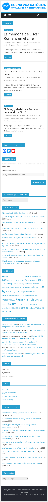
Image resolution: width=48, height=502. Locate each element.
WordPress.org (7, 400)
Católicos (6, 280)
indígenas (14, 292)
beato (6, 45)
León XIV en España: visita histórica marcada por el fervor (23, 457)
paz (40, 299)
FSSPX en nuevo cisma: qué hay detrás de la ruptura (21, 419)
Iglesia (6, 291)
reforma (21, 303)
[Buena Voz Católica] (4, 15)
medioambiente (8, 295)
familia (38, 287)
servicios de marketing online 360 (14, 342)
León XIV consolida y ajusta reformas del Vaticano (20, 413)
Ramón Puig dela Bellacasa (12, 354)
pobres (4, 304)
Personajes (8, 30)
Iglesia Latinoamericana (12, 68)
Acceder (5, 389)
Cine (9, 45)
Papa (13, 300)
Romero (20, 45)
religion (29, 304)
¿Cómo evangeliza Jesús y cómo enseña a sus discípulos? (23, 216)
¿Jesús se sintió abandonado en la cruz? (16, 234)
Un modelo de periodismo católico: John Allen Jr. (19, 451)
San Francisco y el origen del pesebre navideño (19, 237)
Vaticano (39, 307)
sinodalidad (6, 308)
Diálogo (9, 283)
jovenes (26, 291)
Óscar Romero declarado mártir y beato (23, 73)
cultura (14, 45)
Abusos (5, 276)
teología (32, 308)
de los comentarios (10, 396)
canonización (8, 118)
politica (12, 303)
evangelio (31, 287)
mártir (10, 80)
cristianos (32, 280)
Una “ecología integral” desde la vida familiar (18, 448)
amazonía (12, 277)
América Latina (19, 277)
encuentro (23, 287)
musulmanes (34, 295)
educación (16, 287)
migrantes (18, 295)
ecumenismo (7, 287)
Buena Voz (21, 42)
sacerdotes (37, 304)
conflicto (25, 280)
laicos (32, 291)
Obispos (6, 299)
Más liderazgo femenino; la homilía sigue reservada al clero (23, 442)
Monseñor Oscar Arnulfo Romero (23, 118)
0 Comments (32, 42)
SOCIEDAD (16, 308)
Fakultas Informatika (9, 324)
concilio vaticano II (16, 280)
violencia (6, 311)
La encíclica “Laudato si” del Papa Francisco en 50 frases (22, 228)
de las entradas (9, 393)
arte (26, 277)
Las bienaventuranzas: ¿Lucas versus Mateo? (18, 222)
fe (43, 286)
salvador (26, 45)
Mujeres (26, 295)
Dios (3, 284)
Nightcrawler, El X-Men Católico (13, 213)
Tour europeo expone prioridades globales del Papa (21, 463)
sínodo (24, 307)
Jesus (20, 291)
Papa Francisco (26, 299)
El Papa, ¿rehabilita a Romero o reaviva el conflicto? (22, 110)
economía (36, 284)
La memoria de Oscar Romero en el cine (21, 36)
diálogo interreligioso (20, 284)
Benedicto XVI (35, 276)
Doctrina (29, 284)
